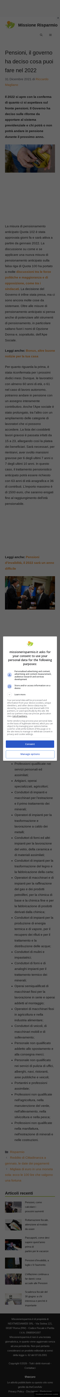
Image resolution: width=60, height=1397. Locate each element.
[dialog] (30, 698)
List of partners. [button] (19, 716)
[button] (30, 694)
